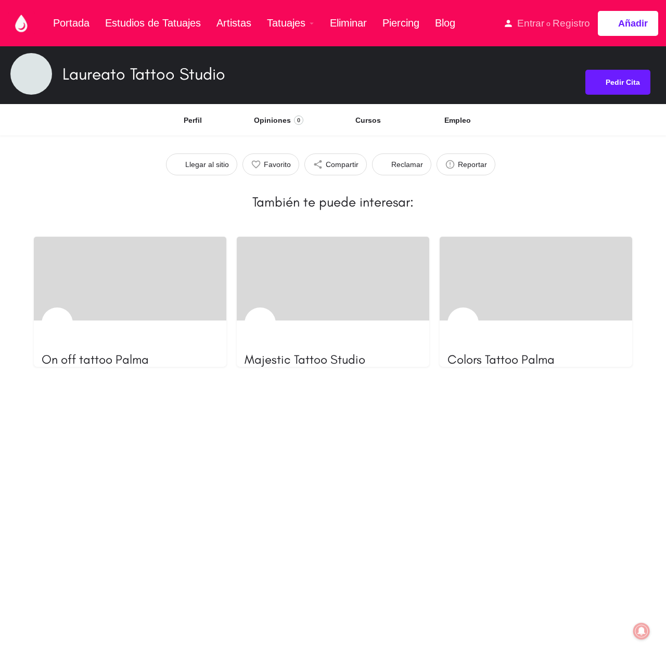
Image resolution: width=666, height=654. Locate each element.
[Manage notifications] (641, 631)
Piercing (400, 23)
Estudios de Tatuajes (153, 23)
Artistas (233, 23)
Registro (571, 23)
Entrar (530, 23)
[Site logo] (22, 22)
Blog (445, 23)
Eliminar (348, 23)
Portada (71, 23)
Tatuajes (286, 23)
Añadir (633, 23)
